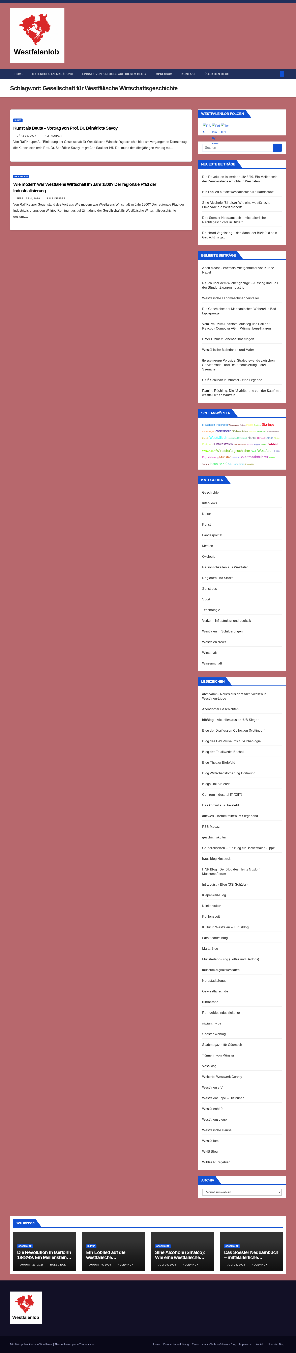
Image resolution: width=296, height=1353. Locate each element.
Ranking (257, 425)
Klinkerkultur (211, 906)
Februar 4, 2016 (29, 198)
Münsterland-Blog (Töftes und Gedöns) (230, 959)
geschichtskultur (214, 837)
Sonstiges (209, 588)
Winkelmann (234, 425)
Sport (206, 599)
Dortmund (207, 444)
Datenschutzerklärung (52, 74)
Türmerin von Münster (218, 1055)
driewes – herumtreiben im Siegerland (230, 816)
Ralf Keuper (52, 135)
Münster (225, 457)
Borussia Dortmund (237, 438)
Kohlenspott (211, 916)
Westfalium (210, 1141)
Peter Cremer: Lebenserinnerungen (228, 339)
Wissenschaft (212, 663)
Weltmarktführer (254, 457)
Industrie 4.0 (218, 464)
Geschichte (21, 176)
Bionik (254, 451)
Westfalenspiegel (215, 1119)
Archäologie (208, 431)
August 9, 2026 (100, 1264)
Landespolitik (212, 535)
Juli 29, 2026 (167, 1264)
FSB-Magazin (212, 826)
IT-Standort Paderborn (215, 424)
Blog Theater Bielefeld (218, 762)
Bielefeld (272, 444)
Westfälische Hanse (217, 1130)
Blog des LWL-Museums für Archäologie (231, 741)
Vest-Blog (209, 1066)
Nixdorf (272, 458)
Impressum (164, 74)
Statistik (205, 464)
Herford (261, 438)
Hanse (252, 437)
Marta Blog (210, 948)
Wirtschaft (209, 652)
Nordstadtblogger (215, 980)
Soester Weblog (214, 1034)
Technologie (211, 610)
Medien (207, 546)
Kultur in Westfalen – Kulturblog (225, 927)
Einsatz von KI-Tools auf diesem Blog (114, 74)
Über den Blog (217, 74)
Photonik (252, 432)
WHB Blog (210, 1151)
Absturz (277, 438)
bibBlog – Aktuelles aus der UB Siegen (230, 720)
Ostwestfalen (223, 444)
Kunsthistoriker (273, 432)
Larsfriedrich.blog (215, 938)
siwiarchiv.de (211, 1023)
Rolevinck (58, 1264)
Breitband (261, 431)
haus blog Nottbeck (216, 858)
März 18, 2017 (27, 135)
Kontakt (188, 74)
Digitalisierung (210, 457)
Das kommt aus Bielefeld (220, 805)
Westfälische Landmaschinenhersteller (230, 298)
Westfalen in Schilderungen (222, 631)
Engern (257, 445)
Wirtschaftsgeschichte (233, 451)
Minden (249, 425)
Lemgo (269, 438)
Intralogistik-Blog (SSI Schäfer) (224, 884)
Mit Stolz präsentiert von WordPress (31, 1344)
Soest (264, 444)
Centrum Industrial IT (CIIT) (222, 794)
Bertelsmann (240, 444)
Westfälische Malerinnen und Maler (228, 350)
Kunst (17, 120)
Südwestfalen (240, 431)
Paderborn (222, 431)
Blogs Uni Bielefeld (216, 784)
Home (18, 74)
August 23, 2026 (32, 1264)
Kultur (206, 514)
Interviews (209, 503)
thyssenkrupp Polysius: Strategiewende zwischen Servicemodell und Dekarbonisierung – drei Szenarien (238, 365)
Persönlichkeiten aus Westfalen (225, 567)
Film (277, 450)
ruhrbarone (210, 1002)
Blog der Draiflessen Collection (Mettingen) (233, 730)
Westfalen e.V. (212, 1087)
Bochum (250, 445)
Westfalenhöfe (212, 1109)
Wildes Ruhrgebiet (215, 1162)
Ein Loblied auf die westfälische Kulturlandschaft (237, 192)
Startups (268, 424)
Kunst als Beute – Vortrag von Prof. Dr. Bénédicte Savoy (65, 128)
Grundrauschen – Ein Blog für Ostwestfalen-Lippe (238, 848)
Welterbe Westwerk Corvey (222, 1076)
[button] (275, 74)
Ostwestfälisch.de (215, 991)
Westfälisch (218, 438)
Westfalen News (214, 642)
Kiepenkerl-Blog (214, 895)
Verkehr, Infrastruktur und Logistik (226, 620)
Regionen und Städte (217, 578)
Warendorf (208, 450)
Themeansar (86, 1344)
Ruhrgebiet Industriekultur (221, 1012)
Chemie (205, 438)
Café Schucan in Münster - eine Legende (232, 380)
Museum (236, 457)
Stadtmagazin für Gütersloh (222, 1044)
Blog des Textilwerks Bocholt (223, 752)
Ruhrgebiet (249, 464)
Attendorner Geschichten (220, 709)
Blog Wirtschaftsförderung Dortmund (228, 773)
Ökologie (208, 556)
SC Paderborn (236, 464)
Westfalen (265, 451)
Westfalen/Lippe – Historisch (223, 1098)
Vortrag (242, 425)
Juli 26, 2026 (236, 1264)
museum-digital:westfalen (221, 970)
